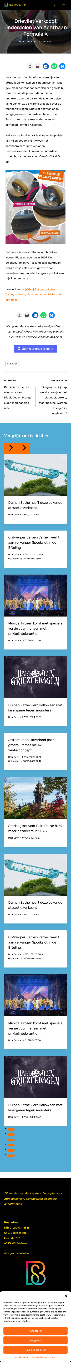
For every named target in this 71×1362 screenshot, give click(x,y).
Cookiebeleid (21, 1357)
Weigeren (35, 1340)
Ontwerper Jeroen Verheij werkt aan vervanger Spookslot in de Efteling (33, 542)
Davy (27, 41)
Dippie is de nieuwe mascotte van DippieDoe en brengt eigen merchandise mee (17, 394)
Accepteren (35, 1330)
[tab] (11, 1129)
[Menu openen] (63, 5)
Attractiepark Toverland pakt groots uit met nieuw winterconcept (31, 745)
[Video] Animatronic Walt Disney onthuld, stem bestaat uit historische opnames (34, 294)
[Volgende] (23, 448)
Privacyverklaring (38, 1357)
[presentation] (35, 475)
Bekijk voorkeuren (35, 1349)
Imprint (52, 1357)
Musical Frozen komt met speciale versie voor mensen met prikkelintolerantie (35, 628)
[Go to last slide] (10, 448)
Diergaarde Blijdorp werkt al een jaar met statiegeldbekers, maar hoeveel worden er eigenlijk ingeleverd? (53, 397)
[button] (66, 1295)
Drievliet (12, 363)
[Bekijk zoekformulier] (55, 5)
